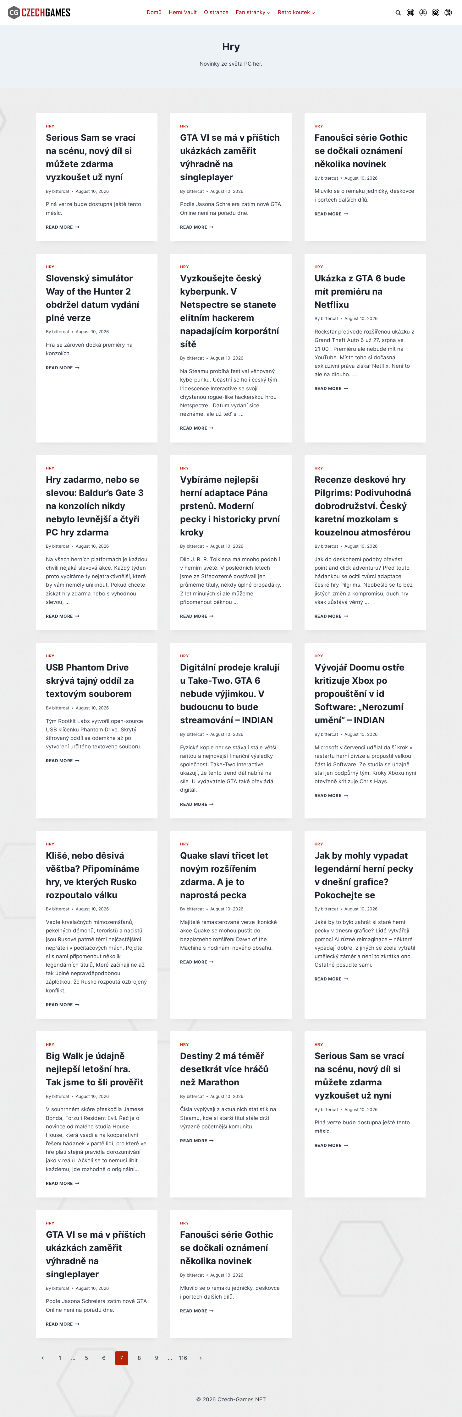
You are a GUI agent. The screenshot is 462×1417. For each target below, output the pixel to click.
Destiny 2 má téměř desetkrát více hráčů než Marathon (224, 1069)
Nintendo (448, 12)
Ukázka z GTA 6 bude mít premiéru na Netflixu (360, 291)
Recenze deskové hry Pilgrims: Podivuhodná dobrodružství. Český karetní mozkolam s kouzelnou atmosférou (363, 506)
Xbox (435, 12)
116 (183, 1358)
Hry (50, 126)
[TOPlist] (231, 1411)
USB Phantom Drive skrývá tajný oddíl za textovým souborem (90, 680)
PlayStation (423, 12)
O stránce (216, 12)
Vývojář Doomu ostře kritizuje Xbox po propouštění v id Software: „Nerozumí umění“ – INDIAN (359, 693)
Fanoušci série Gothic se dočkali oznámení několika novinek (361, 150)
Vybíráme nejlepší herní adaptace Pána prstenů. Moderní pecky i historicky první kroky (230, 506)
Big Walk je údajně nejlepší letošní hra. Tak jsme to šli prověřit (94, 1069)
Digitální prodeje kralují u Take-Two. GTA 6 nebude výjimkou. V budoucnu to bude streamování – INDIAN (230, 693)
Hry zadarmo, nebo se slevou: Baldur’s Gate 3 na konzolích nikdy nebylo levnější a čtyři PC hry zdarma (95, 506)
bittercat (60, 191)
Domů (154, 12)
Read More (63, 227)
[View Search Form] (398, 12)
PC (410, 12)
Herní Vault (183, 12)
